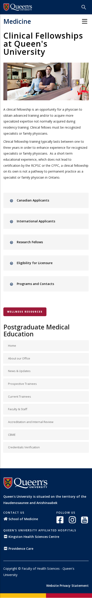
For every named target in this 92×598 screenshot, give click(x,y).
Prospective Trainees (22, 384)
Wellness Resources (25, 311)
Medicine (17, 21)
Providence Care (20, 548)
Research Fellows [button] (30, 242)
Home (12, 346)
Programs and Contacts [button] (35, 284)
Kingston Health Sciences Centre (33, 536)
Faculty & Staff (17, 409)
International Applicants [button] (36, 221)
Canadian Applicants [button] (33, 200)
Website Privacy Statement (67, 585)
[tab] (50, 200)
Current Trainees (19, 396)
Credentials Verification (24, 447)
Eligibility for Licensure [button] (34, 263)
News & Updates (19, 371)
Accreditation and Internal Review (30, 422)
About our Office (19, 358)
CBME (12, 435)
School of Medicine (23, 519)
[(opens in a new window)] (60, 519)
